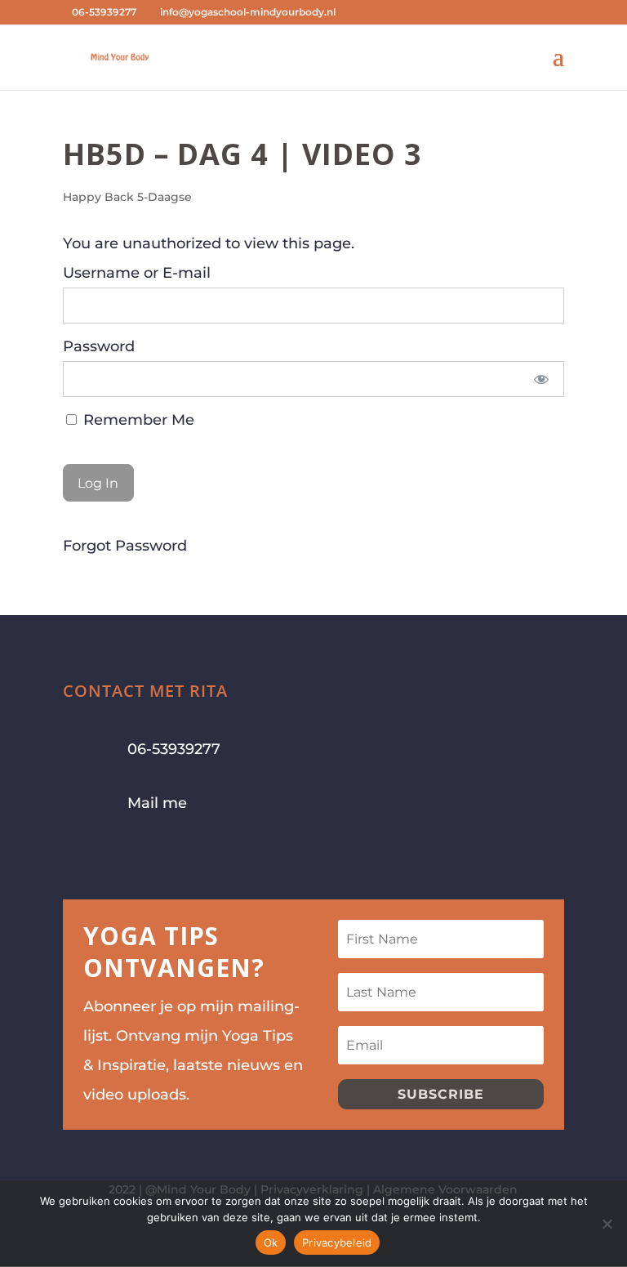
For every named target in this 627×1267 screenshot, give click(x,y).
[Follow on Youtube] (141, 855)
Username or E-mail (137, 273)
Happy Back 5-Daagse (127, 197)
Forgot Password (125, 546)
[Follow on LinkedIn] (174, 855)
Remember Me (136, 420)
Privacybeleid (336, 1242)
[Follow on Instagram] (109, 855)
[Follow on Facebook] (76, 855)
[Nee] (606, 1224)
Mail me (157, 803)
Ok (271, 1242)
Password (99, 346)
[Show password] (541, 379)
